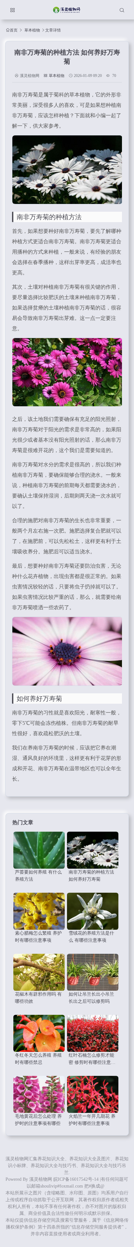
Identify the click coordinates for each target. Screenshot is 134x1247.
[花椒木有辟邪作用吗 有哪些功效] (39, 972)
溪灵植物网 (40, 1179)
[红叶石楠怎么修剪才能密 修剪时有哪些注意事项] (92, 1033)
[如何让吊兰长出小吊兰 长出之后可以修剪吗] (92, 972)
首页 (14, 30)
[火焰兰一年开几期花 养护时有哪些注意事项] (92, 1094)
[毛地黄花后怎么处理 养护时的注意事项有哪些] (39, 1094)
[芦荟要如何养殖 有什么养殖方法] (39, 850)
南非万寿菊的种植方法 (49, 216)
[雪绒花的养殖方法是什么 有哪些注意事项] (92, 911)
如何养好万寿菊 (39, 698)
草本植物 (32, 30)
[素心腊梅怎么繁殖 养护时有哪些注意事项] (39, 911)
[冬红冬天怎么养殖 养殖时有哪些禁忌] (39, 1033)
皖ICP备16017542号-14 (76, 1179)
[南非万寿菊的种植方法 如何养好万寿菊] (92, 850)
